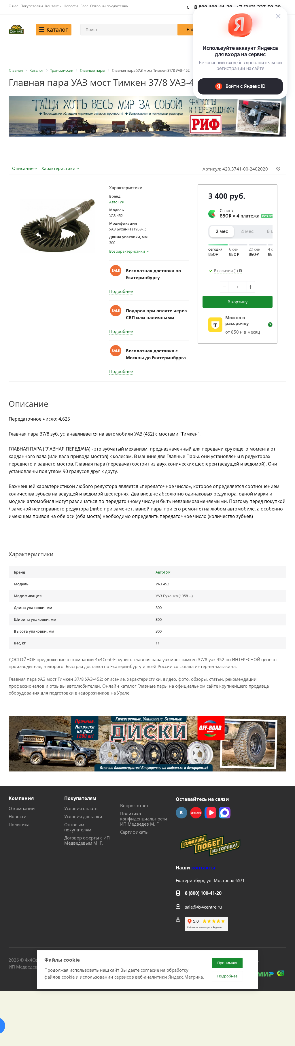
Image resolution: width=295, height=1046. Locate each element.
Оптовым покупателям (77, 827)
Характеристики (58, 168)
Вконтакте (181, 812)
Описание (22, 168)
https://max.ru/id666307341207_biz (224, 812)
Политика (19, 824)
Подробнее (121, 291)
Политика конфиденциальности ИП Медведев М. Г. (143, 819)
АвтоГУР (116, 202)
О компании (22, 808)
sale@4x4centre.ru (203, 907)
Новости (18, 816)
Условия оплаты (81, 808)
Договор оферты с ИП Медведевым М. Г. (87, 840)
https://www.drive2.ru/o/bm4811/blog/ (196, 812)
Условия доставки (83, 816)
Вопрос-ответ (134, 805)
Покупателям (80, 798)
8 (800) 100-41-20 (203, 893)
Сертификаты (134, 832)
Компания (21, 798)
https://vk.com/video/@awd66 (210, 812)
